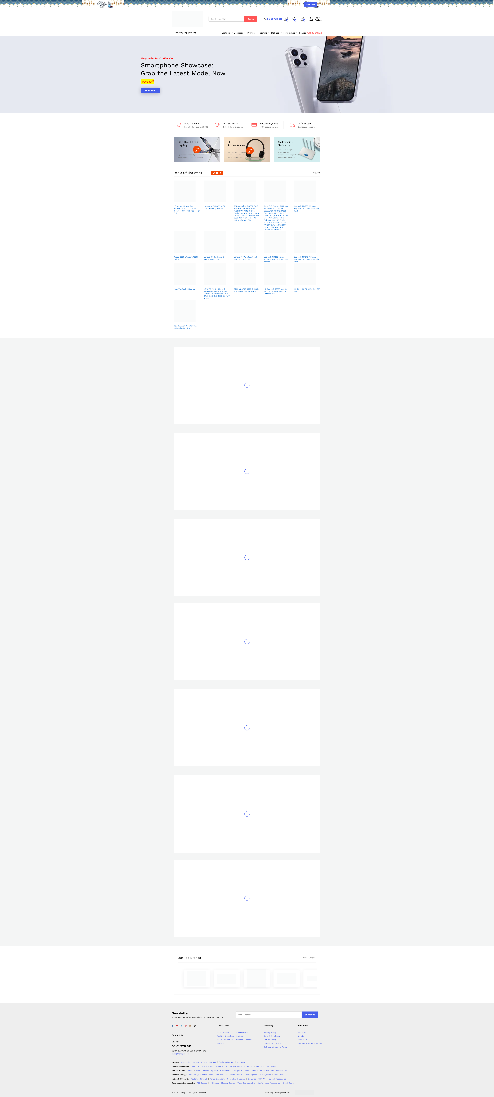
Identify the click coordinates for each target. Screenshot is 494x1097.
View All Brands (309, 958)
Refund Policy (270, 1040)
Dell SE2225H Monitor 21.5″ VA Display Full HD (185, 327)
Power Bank (281, 1070)
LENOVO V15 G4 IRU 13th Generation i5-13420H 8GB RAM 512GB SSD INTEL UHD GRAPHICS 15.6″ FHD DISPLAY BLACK (217, 293)
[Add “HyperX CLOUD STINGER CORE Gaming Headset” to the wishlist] (216, 199)
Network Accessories (277, 1079)
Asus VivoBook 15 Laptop (184, 289)
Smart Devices (202, 1070)
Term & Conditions (272, 1036)
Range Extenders (217, 1079)
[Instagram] (190, 1026)
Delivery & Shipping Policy (275, 1047)
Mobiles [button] (275, 33)
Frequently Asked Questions (310, 1043)
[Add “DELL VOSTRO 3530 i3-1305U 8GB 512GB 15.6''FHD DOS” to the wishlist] (246, 282)
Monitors (259, 1066)
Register (318, 20)
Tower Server (207, 1075)
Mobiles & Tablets (244, 1040)
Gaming (220, 1043)
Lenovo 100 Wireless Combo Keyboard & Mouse (246, 258)
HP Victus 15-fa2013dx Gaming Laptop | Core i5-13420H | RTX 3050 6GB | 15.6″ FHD (187, 209)
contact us (302, 1040)
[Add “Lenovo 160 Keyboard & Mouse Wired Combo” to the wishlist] (216, 250)
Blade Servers (236, 1075)
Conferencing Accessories (268, 1083)
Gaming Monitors (237, 1066)
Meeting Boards (228, 1083)
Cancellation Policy (272, 1043)
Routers (194, 1079)
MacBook (241, 1062)
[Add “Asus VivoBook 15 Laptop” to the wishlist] (186, 282)
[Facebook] (172, 1025)
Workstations (221, 1066)
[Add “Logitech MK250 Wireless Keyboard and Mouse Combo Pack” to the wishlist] (306, 199)
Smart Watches (267, 1070)
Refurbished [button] (289, 33)
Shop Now (310, 4)
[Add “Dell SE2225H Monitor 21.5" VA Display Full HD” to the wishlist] (186, 319)
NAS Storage (193, 1075)
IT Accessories (242, 1032)
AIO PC (250, 1066)
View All (316, 173)
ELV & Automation (225, 1040)
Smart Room (288, 1083)
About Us (302, 1032)
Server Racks (221, 1075)
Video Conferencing (246, 1083)
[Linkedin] (181, 1025)
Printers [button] (251, 33)
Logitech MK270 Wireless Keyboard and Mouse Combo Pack (306, 259)
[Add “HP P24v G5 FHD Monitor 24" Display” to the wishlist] (306, 282)
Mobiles (190, 1070)
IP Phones (214, 1083)
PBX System (202, 1083)
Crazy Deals (314, 33)
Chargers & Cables (240, 1070)
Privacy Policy (270, 1032)
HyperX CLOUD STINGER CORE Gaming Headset (214, 207)
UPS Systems (265, 1075)
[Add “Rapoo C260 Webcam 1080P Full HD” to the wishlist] (186, 250)
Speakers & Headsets (220, 1070)
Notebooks (185, 1062)
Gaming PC (271, 1066)
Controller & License (236, 1079)
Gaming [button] (263, 33)
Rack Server (279, 1075)
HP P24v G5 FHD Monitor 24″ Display (307, 290)
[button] (192, 199)
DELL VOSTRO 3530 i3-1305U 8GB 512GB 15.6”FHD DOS (246, 290)
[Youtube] (177, 1025)
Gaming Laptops (200, 1062)
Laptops (239, 1036)
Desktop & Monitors (225, 1036)
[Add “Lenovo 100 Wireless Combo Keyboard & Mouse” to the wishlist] (246, 250)
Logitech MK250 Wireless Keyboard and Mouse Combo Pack (306, 208)
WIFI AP (261, 1079)
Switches (252, 1079)
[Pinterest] (186, 1025)
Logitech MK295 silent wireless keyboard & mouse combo (276, 259)
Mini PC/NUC (207, 1066)
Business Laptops (226, 1062)
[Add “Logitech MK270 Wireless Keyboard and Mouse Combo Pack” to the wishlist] (306, 250)
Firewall (203, 1079)
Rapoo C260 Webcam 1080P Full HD (186, 258)
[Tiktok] (195, 1026)
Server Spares (251, 1075)
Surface (212, 1062)
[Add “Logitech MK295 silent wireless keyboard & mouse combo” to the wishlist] (276, 250)
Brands (302, 33)
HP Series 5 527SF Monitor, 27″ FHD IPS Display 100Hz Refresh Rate (276, 291)
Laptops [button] (226, 33)
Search (251, 19)
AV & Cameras (223, 1032)
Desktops (195, 1066)
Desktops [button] (238, 33)
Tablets (254, 1070)
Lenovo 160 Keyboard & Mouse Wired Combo (214, 258)
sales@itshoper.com (180, 1054)
